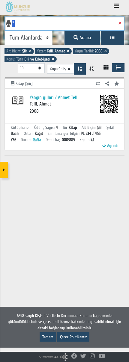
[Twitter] (83, 356)
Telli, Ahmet (53, 51)
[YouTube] (101, 356)
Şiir (19, 51)
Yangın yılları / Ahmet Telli (54, 97)
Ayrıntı (112, 145)
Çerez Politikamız (73, 337)
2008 (91, 51)
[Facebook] (74, 356)
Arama (84, 38)
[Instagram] (92, 356)
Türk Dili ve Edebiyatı (30, 59)
